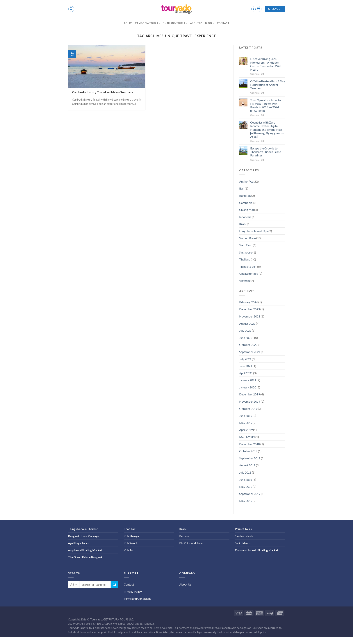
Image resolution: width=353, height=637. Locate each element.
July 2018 (245, 472)
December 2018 (249, 444)
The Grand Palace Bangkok (85, 557)
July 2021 (245, 359)
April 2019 (246, 429)
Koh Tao (129, 550)
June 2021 (245, 366)
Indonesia (245, 217)
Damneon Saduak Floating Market (256, 550)
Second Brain (247, 238)
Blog (208, 23)
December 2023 (249, 309)
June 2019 (245, 415)
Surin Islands (243, 543)
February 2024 (248, 302)
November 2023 (249, 316)
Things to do (247, 266)
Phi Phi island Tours (191, 543)
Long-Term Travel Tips (253, 231)
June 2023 (245, 337)
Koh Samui (130, 543)
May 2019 (245, 422)
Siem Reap (245, 245)
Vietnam (244, 280)
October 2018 (248, 451)
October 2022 (248, 344)
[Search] (71, 9)
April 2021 (246, 373)
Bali (241, 188)
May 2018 (245, 486)
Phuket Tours (243, 529)
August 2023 (247, 323)
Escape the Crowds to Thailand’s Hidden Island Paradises (265, 152)
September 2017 (249, 493)
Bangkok (245, 195)
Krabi (242, 224)
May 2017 (245, 500)
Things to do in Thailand (83, 529)
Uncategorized (248, 273)
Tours (128, 23)
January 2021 (247, 380)
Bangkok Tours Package (83, 536)
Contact (223, 23)
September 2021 (249, 352)
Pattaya (184, 536)
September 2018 (249, 458)
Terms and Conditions (137, 598)
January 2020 (247, 387)
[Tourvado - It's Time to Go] (176, 9)
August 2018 (247, 465)
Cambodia (245, 202)
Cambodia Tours (146, 23)
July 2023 (245, 330)
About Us (196, 23)
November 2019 (249, 401)
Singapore (245, 252)
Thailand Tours (174, 23)
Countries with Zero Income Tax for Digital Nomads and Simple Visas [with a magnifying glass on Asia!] (267, 129)
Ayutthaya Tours (78, 543)
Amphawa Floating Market (85, 550)
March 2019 (247, 437)
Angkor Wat (247, 181)
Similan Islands (244, 536)
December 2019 (249, 394)
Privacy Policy (133, 591)
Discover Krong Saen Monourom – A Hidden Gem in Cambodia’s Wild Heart (265, 64)
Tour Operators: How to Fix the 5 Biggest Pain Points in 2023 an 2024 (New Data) (265, 105)
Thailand (244, 259)
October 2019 (248, 408)
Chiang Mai (246, 209)
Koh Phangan (132, 536)
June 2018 (245, 479)
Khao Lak (130, 529)
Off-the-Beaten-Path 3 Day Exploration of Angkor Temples (267, 84)
